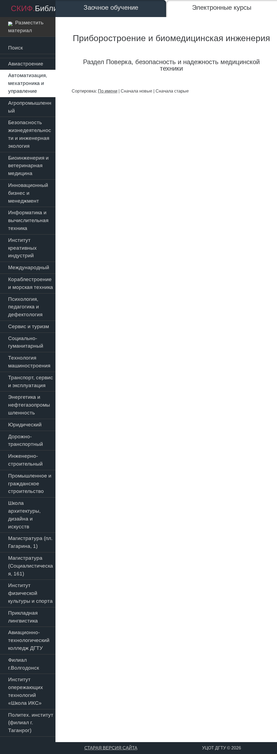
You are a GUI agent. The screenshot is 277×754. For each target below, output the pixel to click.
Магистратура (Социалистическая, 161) (30, 566)
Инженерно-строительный (25, 460)
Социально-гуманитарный (25, 342)
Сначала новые (136, 91)
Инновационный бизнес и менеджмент (28, 193)
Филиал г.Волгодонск (23, 664)
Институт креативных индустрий (22, 248)
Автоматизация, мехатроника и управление (27, 83)
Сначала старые (172, 91)
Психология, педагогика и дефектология (25, 307)
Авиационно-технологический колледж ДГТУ (29, 640)
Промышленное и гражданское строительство (29, 483)
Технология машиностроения (29, 361)
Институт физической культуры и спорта (30, 593)
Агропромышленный (29, 107)
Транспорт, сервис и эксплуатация (30, 381)
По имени (107, 91)
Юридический (25, 424)
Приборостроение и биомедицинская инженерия (171, 38)
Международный (28, 267)
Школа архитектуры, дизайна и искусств (24, 514)
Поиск (15, 48)
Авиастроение (25, 64)
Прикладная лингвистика (23, 617)
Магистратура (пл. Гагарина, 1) (30, 542)
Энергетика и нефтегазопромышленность (29, 405)
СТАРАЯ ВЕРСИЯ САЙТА (110, 748)
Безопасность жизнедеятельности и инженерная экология (29, 134)
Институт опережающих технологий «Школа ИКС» (25, 691)
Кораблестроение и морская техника (30, 283)
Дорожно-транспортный (25, 440)
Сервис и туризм (28, 326)
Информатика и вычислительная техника (28, 220)
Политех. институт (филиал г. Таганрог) (30, 722)
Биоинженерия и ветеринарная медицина (28, 165)
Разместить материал (26, 26)
